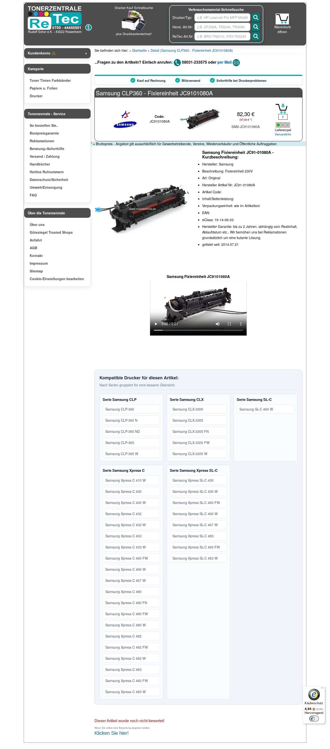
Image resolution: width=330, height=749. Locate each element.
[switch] (314, 718)
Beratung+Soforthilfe (47, 148)
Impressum (39, 263)
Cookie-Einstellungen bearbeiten (57, 278)
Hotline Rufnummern (47, 171)
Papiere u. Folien (43, 88)
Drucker (36, 95)
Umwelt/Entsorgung (46, 187)
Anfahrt (36, 240)
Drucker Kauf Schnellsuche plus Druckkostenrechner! (134, 20)
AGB (33, 247)
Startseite (139, 50)
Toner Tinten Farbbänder (50, 80)
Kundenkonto (39, 53)
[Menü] (322, 689)
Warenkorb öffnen (282, 29)
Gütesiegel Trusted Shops (51, 232)
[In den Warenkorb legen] (281, 108)
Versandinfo (283, 134)
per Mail (224, 62)
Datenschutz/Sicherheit (49, 179)
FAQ (33, 195)
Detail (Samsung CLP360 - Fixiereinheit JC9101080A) (192, 50)
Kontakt (36, 255)
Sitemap (36, 271)
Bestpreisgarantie (44, 133)
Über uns (37, 224)
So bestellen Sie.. (44, 125)
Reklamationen (42, 140)
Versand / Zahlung (45, 156)
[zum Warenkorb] (282, 19)
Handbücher (40, 164)
